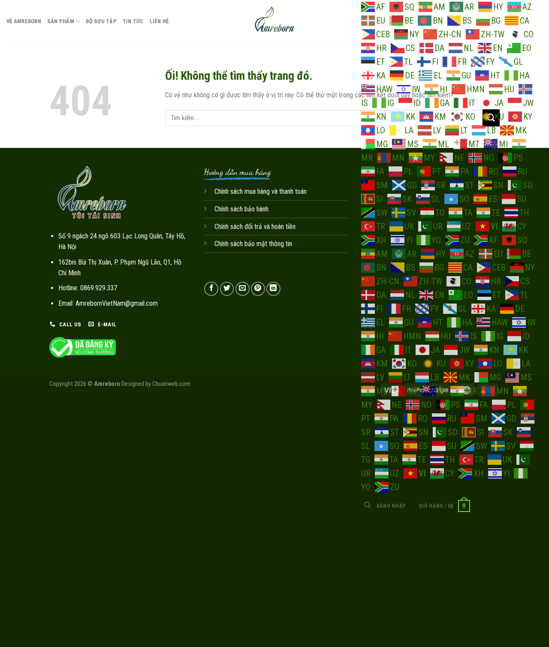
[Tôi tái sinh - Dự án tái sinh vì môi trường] (274, 21)
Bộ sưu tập (101, 21)
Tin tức (133, 21)
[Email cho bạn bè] (242, 289)
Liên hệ (159, 21)
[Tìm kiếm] (367, 505)
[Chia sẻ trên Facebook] (211, 289)
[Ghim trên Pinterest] (258, 289)
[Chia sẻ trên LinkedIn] (273, 289)
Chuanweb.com (171, 384)
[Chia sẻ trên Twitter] (227, 289)
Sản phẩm (60, 21)
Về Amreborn (23, 21)
